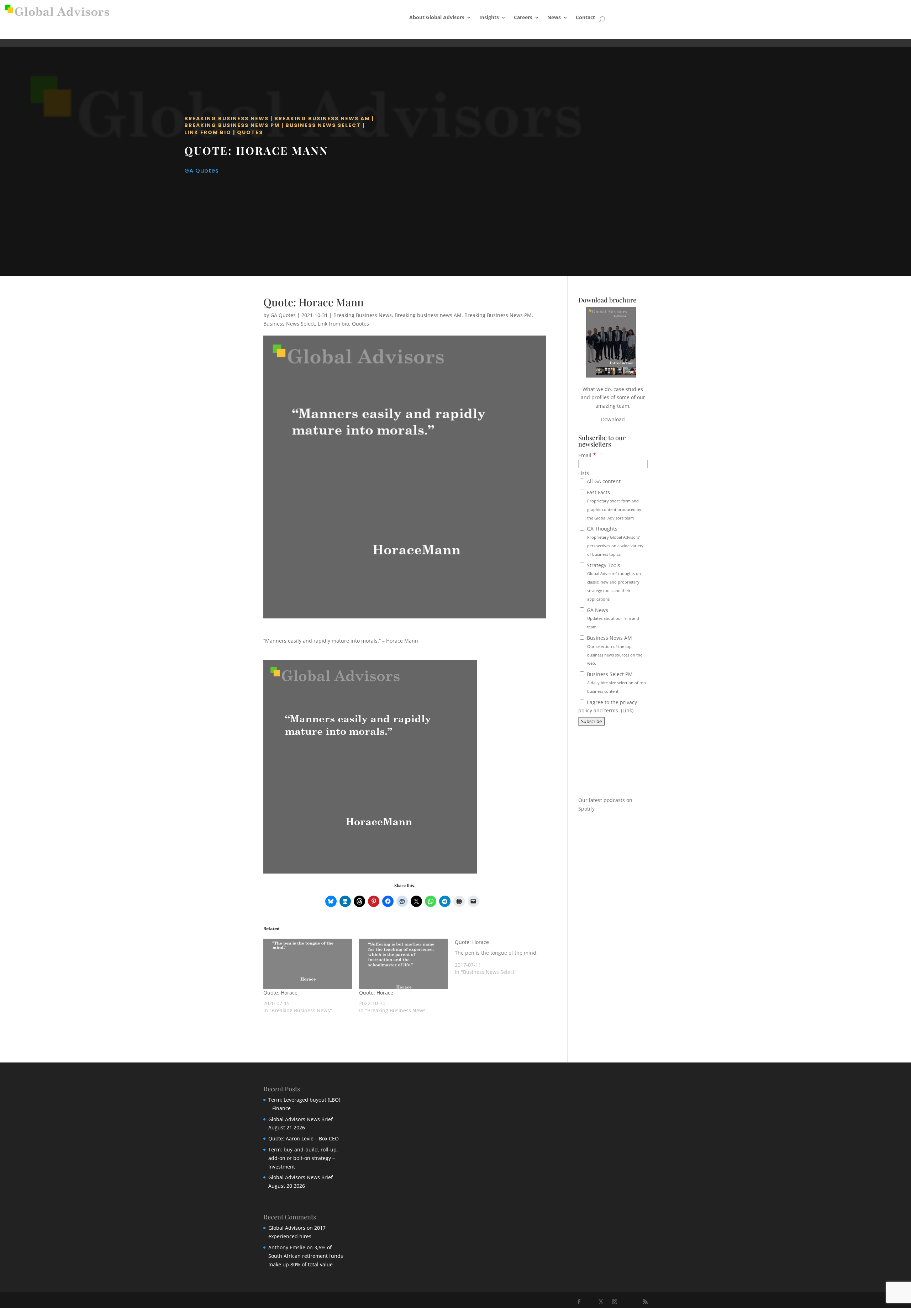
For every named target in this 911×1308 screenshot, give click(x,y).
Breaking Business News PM (232, 125)
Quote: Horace (280, 992)
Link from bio (207, 132)
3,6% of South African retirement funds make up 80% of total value (305, 1256)
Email (587, 455)
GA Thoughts (614, 541)
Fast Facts (613, 504)
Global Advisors (286, 1227)
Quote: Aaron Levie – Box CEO (303, 1138)
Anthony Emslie (286, 1247)
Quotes (250, 132)
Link (627, 710)
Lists (583, 473)
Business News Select (323, 125)
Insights (489, 17)
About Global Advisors (436, 17)
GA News (612, 618)
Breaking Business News (226, 118)
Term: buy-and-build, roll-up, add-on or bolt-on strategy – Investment (303, 1158)
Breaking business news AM (322, 118)
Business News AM (613, 650)
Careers (523, 17)
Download (613, 419)
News (554, 17)
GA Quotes (201, 171)
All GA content (603, 481)
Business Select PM (615, 682)
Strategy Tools (613, 582)
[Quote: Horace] (307, 964)
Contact (585, 17)
